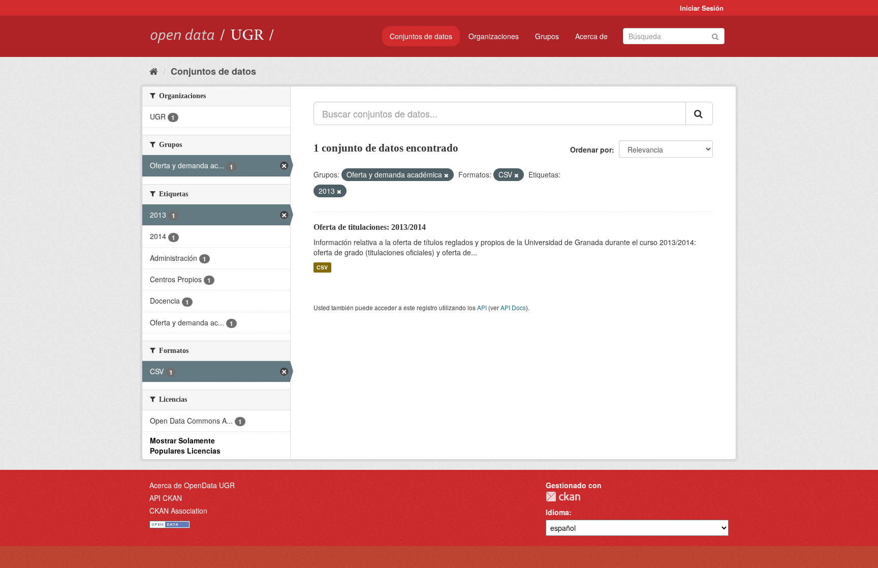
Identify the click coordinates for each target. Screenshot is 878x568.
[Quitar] (446, 175)
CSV (322, 267)
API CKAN (165, 498)
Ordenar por (591, 149)
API (482, 307)
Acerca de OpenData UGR (192, 485)
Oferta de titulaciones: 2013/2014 (369, 227)
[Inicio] (153, 70)
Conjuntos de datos (421, 36)
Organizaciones (493, 36)
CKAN (563, 496)
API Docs (513, 307)
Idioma (557, 512)
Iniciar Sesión (702, 8)
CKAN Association (178, 510)
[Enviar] (715, 35)
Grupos (547, 36)
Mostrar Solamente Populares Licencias (185, 445)
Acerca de (591, 36)
